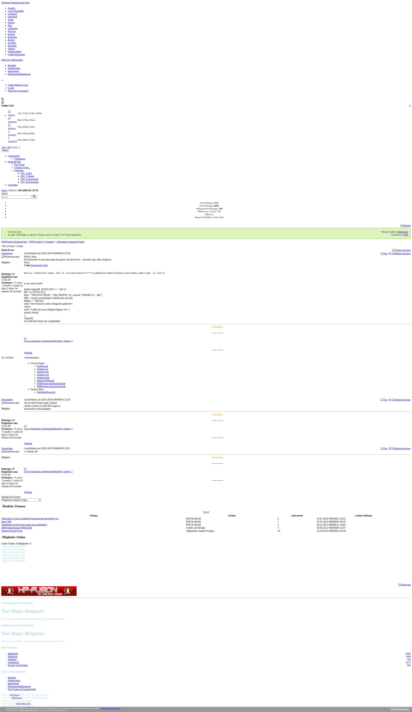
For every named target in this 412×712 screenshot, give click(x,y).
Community (14, 156)
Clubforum (19, 158)
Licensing (13, 185)
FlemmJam (402, 231)
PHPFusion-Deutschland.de (51, 383)
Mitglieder (13, 653)
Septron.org (43, 374)
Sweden (12, 42)
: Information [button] (12, 60)
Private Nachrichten (18, 665)
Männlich (12, 656)
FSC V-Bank (27, 176)
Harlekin (12, 128)
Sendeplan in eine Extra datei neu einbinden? (24, 524)
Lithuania (12, 28)
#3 (390, 448)
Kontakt (12, 65)
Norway (12, 31)
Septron (11, 115)
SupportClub (14, 161)
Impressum (13, 71)
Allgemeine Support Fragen (70, 241)
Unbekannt (13, 662)
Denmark (12, 16)
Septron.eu (42, 369)
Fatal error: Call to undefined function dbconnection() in (29, 518)
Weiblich (12, 659)
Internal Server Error (11, 530)
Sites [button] (15, 2)
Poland (11, 34)
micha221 (12, 141)
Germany (12, 14)
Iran (10, 25)
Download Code (38, 265)
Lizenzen (18, 170)
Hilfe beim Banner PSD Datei (16, 527)
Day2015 (12, 135)
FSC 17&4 (26, 173)
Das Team (19, 164)
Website (28, 352)
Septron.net (43, 372)
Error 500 (6, 521)
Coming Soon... (22, 167)
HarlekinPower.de (46, 392)
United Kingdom (16, 54)
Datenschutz (14, 68)
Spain (11, 19)
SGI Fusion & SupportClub (22, 689)
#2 (390, 399)
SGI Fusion (14, 695)
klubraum (12, 121)
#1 (390, 253)
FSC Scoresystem (30, 182)
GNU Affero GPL (23, 703)
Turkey (11, 48)
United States (14, 51)
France (11, 22)
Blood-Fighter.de (45, 380)
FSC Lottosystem (29, 179)
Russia (11, 40)
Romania (12, 37)
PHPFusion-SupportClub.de (51, 386)
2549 (405, 234)
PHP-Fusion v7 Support (41, 241)
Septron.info (43, 377)
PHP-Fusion (17, 698)
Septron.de (42, 366)
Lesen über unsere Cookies (111, 708)
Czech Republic (16, 11)
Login (11, 88)
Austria (11, 8)
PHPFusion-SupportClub (14, 241)
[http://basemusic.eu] (217, 340)
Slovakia (12, 45)
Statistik (12, 677)
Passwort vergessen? (18, 90)
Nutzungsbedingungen (19, 74)
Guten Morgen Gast (18, 85)
